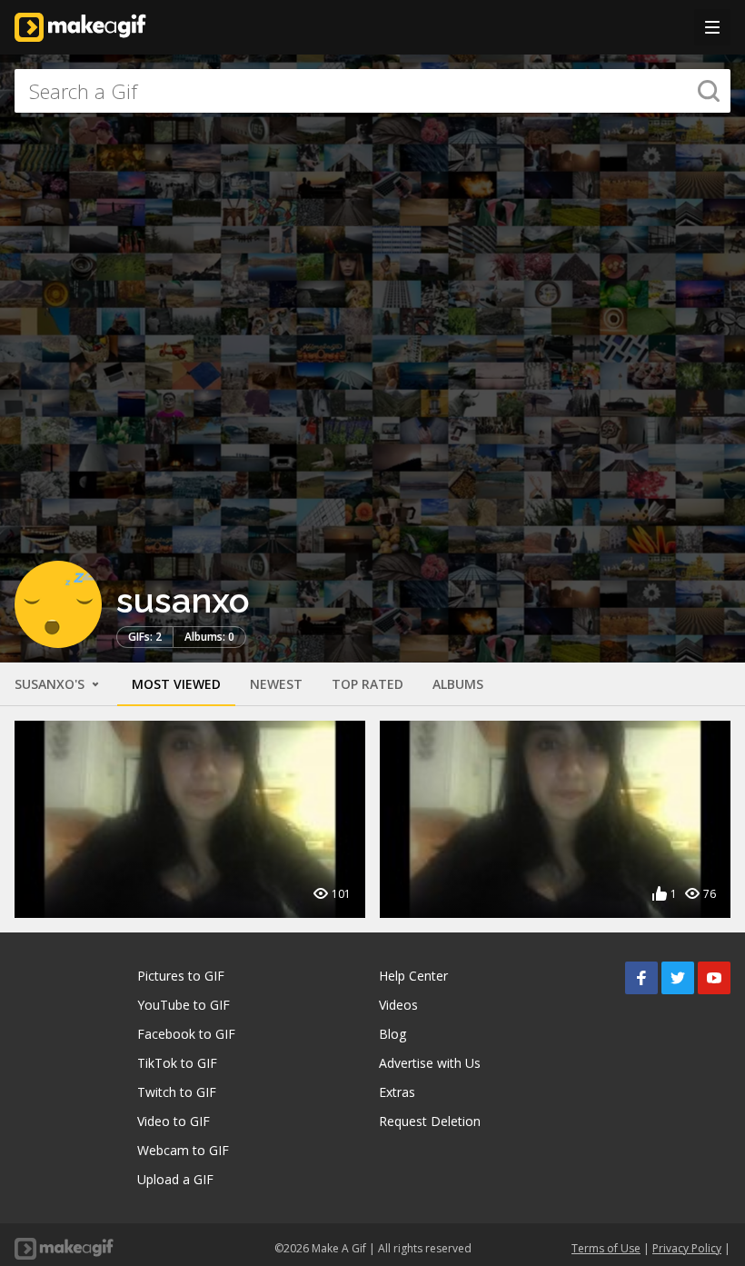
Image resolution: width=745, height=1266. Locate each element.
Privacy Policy (686, 1248)
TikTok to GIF (177, 1063)
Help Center (413, 975)
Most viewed (176, 684)
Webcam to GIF (183, 1150)
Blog (392, 1033)
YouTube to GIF (183, 1004)
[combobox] (372, 91)
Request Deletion (430, 1121)
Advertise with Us (430, 1063)
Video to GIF (173, 1121)
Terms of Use (606, 1248)
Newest (276, 684)
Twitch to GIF (176, 1092)
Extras (397, 1092)
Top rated (367, 684)
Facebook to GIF (186, 1033)
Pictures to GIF (180, 975)
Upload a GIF (175, 1179)
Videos (398, 1004)
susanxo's (51, 684)
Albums (457, 684)
